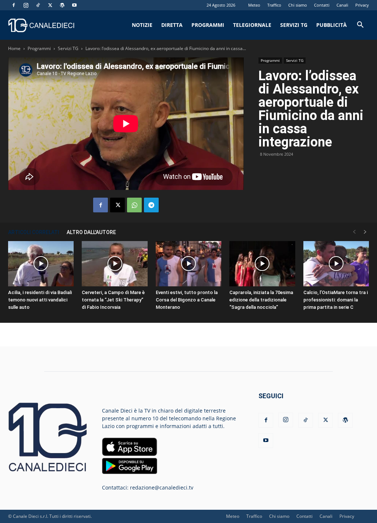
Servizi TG (293, 24)
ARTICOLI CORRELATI (33, 232)
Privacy (362, 5)
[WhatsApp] (134, 205)
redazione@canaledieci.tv (161, 487)
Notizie (142, 24)
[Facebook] (13, 5)
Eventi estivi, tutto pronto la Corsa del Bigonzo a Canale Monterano (187, 300)
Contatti (322, 5)
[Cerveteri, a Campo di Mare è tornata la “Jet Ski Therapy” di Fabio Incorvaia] (114, 263)
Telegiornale (252, 24)
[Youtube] (74, 5)
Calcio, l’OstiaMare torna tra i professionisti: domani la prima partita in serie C (335, 300)
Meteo (254, 5)
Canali (342, 5)
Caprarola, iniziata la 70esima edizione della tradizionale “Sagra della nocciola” (261, 300)
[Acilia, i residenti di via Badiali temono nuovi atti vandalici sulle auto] (41, 263)
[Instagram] (25, 5)
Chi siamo (297, 5)
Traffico (274, 5)
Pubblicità (331, 24)
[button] (360, 25)
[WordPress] (62, 5)
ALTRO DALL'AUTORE (91, 232)
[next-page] (365, 232)
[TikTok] (37, 5)
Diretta (172, 24)
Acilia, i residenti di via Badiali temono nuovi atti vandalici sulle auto (40, 300)
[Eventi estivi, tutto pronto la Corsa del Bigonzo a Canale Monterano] (188, 263)
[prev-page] (354, 232)
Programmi (207, 24)
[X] (50, 5)
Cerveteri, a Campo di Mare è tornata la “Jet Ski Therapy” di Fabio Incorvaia (113, 300)
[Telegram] (151, 205)
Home (14, 48)
